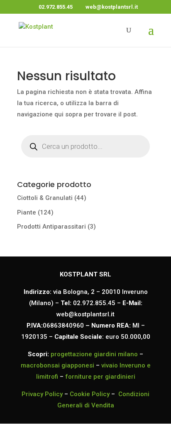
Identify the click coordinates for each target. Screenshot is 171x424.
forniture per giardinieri (100, 376)
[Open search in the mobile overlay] (85, 153)
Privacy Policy (42, 394)
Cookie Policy (90, 394)
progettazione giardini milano (94, 354)
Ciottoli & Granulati (45, 198)
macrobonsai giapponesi (57, 365)
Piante (26, 212)
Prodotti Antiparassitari (51, 226)
